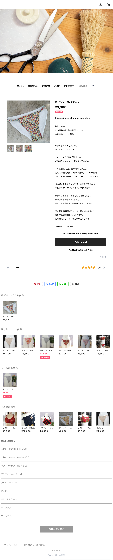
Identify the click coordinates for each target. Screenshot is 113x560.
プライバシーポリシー (11, 545)
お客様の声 (69, 86)
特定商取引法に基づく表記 (34, 545)
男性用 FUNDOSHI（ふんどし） (15, 457)
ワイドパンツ (6, 516)
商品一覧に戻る (56, 529)
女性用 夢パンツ (9, 482)
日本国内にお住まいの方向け (80, 250)
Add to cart (81, 242)
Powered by (53, 555)
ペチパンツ (6, 508)
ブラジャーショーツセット (12, 474)
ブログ (57, 86)
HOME (20, 86)
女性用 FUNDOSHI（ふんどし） (15, 449)
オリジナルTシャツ (9, 499)
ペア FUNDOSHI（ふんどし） (14, 466)
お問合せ (46, 86)
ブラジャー (5, 491)
